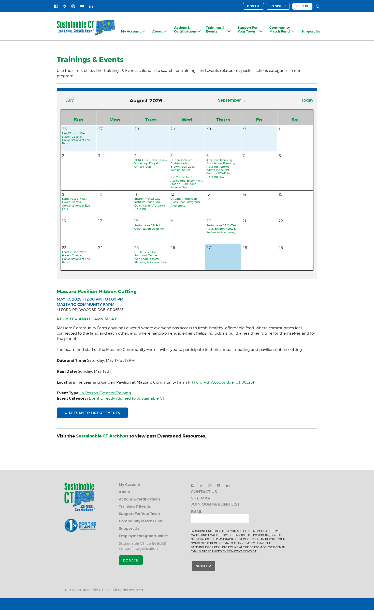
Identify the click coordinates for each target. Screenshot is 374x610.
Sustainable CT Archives (102, 436)
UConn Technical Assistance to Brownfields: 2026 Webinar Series (182, 165)
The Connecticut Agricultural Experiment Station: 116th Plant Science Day (186, 182)
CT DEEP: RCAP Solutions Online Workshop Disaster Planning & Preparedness (150, 257)
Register (278, 6)
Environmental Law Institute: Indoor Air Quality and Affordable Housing (149, 204)
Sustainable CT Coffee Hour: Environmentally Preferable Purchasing (221, 229)
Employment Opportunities (143, 536)
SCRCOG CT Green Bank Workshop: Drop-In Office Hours (150, 163)
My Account (129, 484)
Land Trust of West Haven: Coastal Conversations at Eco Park (76, 138)
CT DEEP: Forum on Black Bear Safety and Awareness (185, 202)
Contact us (204, 491)
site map (200, 497)
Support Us (310, 31)
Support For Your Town (139, 514)
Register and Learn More (87, 318)
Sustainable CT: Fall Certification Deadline (149, 227)
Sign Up (203, 566)
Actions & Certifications (139, 499)
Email (196, 512)
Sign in (302, 6)
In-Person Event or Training (105, 393)
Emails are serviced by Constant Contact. (224, 551)
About (124, 492)
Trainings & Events (135, 506)
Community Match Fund (140, 521)
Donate (253, 6)
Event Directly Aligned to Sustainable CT (126, 398)
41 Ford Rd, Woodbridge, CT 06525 (221, 382)
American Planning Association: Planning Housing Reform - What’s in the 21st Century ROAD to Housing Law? (220, 168)
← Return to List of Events (92, 413)
